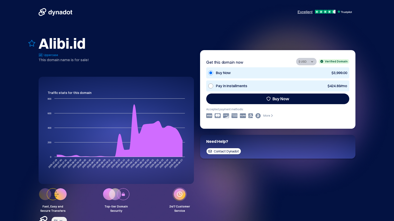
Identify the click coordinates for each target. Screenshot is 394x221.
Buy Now (281, 98)
